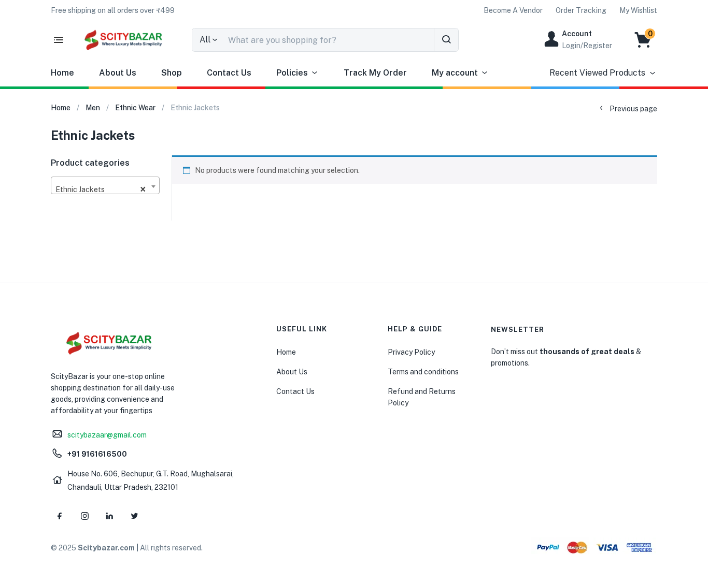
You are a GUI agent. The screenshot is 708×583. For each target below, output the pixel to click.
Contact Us (229, 73)
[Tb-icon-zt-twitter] (134, 516)
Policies (292, 73)
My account (455, 73)
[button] (113, 10)
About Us (117, 73)
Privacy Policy (411, 352)
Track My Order (375, 73)
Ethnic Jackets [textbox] (100, 189)
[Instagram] (84, 516)
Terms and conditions (423, 372)
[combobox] (105, 185)
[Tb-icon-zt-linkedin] (109, 516)
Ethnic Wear (135, 108)
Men (93, 108)
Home (62, 73)
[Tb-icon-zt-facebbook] (59, 516)
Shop (171, 73)
